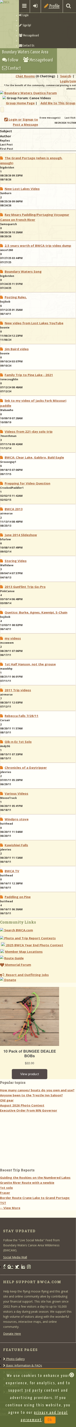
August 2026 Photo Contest (22, 1105)
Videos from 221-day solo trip (29, 431)
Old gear (7, 1100)
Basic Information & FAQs (23, 1365)
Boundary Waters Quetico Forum (30, 93)
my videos (13, 638)
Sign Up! (26, 25)
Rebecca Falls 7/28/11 (21, 716)
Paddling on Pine (18, 897)
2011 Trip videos (18, 690)
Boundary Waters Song (23, 271)
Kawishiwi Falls (16, 845)
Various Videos (16, 793)
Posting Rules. (16, 297)
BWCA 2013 (14, 509)
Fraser (5, 1193)
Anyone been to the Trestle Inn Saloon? (31, 1095)
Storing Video (16, 561)
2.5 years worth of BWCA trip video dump (38, 245)
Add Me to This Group (58, 103)
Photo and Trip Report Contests (29, 938)
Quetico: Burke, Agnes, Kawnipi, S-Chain (36, 612)
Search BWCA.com (18, 930)
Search (65, 76)
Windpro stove (16, 819)
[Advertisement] (31, 1139)
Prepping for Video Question (27, 483)
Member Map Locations (24, 951)
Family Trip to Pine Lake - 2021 (29, 375)
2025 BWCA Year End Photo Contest (34, 945)
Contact (14, 68)
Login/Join (68, 81)
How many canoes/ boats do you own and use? (37, 1090)
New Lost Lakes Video (22, 189)
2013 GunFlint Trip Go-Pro (25, 587)
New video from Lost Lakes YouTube (34, 323)
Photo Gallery (15, 1359)
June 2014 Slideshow (21, 535)
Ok (50, 1420)
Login (25, 15)
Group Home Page (20, 103)
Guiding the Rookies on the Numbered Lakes (35, 1177)
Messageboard (30, 35)
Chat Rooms (25, 76)
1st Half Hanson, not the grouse (30, 664)
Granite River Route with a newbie (27, 1182)
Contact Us (28, 45)
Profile (54, 6)
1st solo (6, 1187)
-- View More (10, 1208)
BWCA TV (12, 871)
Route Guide (14, 958)
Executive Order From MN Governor (28, 1110)
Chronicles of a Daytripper (26, 767)
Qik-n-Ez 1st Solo (18, 742)
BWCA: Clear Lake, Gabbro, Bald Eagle (34, 457)
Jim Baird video (17, 349)
